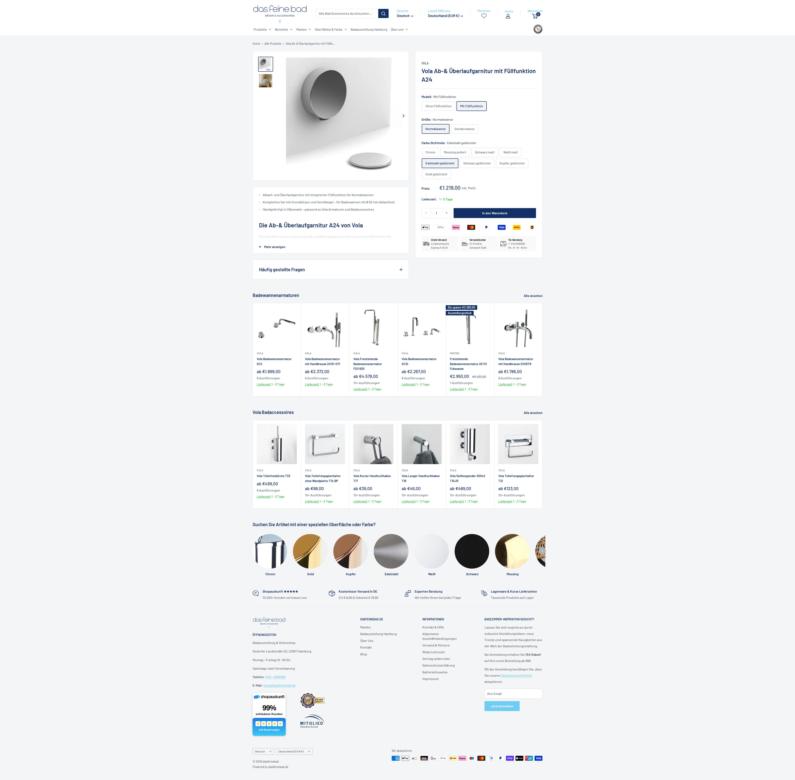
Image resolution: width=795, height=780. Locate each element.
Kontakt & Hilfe (433, 627)
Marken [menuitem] (301, 29)
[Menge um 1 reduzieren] (426, 213)
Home (256, 43)
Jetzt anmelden (502, 706)
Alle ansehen (533, 296)
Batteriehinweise (435, 672)
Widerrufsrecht (433, 652)
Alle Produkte (273, 43)
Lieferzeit (264, 384)
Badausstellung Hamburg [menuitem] (369, 29)
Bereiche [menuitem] (281, 29)
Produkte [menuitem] (260, 29)
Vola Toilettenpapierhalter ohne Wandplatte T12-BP (323, 478)
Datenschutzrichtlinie (516, 675)
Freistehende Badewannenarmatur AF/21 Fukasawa (468, 363)
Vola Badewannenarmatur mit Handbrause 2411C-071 (322, 361)
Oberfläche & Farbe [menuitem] (329, 29)
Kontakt (366, 647)
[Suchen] (383, 13)
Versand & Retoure (436, 645)
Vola (425, 63)
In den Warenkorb (494, 213)
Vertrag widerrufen (436, 659)
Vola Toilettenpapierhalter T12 (516, 478)
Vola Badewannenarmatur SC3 (274, 361)
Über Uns (366, 641)
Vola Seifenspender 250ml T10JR (467, 478)
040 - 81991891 (276, 677)
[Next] (403, 116)
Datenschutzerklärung (438, 665)
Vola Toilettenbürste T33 (273, 476)
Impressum (430, 679)
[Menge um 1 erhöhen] (446, 213)
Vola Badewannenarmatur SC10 (419, 361)
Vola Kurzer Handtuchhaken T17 (372, 478)
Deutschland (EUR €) (291, 751)
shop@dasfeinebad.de (279, 685)
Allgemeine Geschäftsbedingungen (439, 636)
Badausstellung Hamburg (378, 634)
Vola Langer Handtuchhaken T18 (421, 478)
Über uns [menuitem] (397, 29)
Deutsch (260, 751)
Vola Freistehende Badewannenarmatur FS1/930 (367, 363)
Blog (363, 654)
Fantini (454, 353)
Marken (365, 627)
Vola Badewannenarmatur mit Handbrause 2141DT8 (515, 361)
